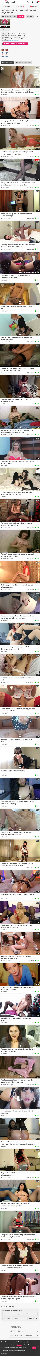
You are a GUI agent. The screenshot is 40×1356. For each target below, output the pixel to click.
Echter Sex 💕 (20, 6)
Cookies (19, 1345)
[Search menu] (28, 2)
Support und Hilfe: (18, 1331)
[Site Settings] (37, 2)
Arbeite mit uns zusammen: (21, 1335)
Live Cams (6, 6)
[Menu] (33, 2)
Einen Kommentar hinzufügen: (12, 1310)
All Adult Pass (6, 682)
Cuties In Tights (7, 218)
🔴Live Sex (33, 6)
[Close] (38, 1347)
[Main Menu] (2, 2)
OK (34, 1348)
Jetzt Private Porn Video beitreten (14, 44)
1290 (19, 16)
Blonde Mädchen (32, 16)
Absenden (33, 1318)
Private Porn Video (10, 16)
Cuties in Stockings (8, 373)
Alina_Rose (6, 187)
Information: (15, 1327)
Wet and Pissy (6, 125)
